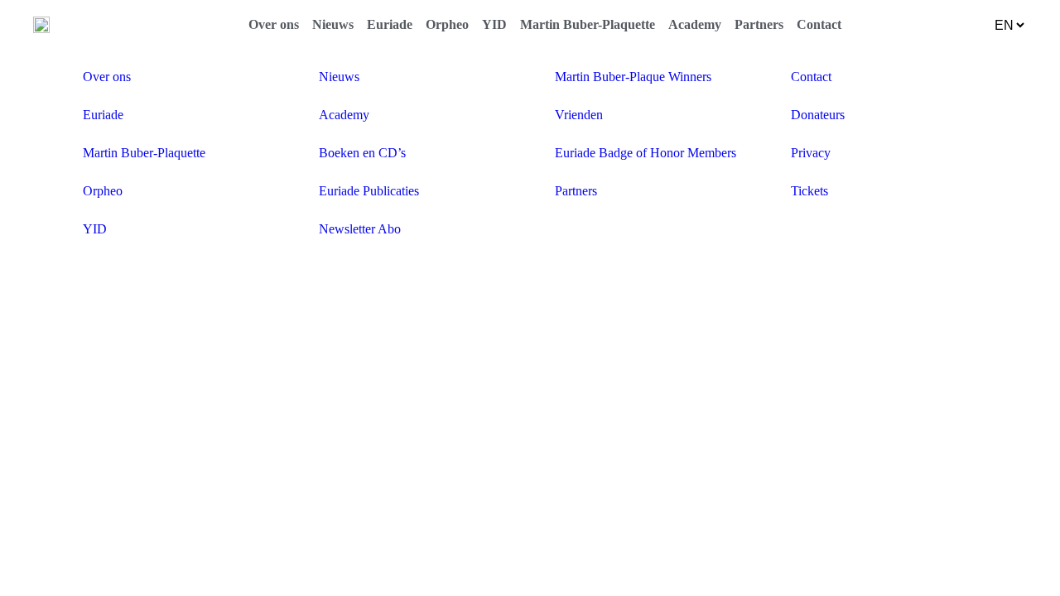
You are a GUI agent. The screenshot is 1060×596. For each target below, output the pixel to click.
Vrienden (579, 115)
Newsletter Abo (360, 229)
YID (494, 24)
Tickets (809, 191)
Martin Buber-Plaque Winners (633, 77)
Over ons (273, 24)
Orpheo (447, 24)
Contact (819, 24)
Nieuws (333, 24)
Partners (759, 24)
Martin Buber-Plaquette (587, 24)
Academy (694, 24)
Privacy (811, 153)
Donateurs (818, 115)
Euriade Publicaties (369, 191)
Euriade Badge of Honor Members (645, 153)
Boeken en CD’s (362, 153)
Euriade (389, 24)
